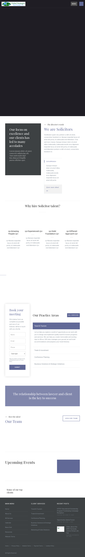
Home (7, 509)
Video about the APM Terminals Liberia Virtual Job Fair (72, 530)
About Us (8, 513)
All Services (73, 315)
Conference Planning (41, 357)
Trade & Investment (41, 350)
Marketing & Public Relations (40, 530)
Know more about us (52, 189)
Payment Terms (38, 546)
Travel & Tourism (40, 326)
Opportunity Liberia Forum (66, 520)
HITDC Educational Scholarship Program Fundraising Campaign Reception (67, 511)
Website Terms (10, 536)
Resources (8, 532)
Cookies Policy (50, 546)
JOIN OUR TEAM (71, 418)
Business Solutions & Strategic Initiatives (49, 364)
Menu (74, 4)
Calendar (8, 523)
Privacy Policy (15, 546)
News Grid (8, 527)
